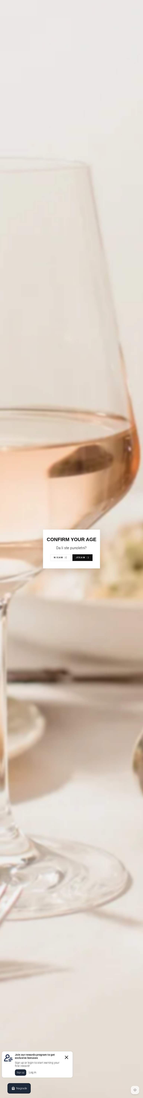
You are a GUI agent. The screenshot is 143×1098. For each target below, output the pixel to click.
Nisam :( (60, 557)
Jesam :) (82, 557)
